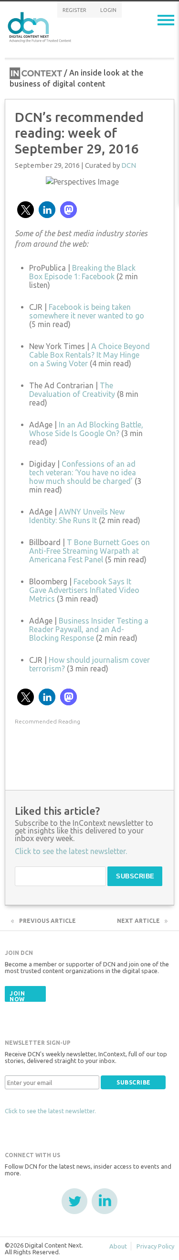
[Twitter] (74, 1201)
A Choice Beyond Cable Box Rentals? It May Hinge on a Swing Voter (89, 355)
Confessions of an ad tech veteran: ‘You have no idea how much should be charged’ (82, 472)
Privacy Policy (155, 1246)
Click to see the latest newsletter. (50, 1110)
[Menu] (166, 20)
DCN (128, 165)
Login (108, 10)
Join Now (17, 996)
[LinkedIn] (104, 1201)
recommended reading (47, 721)
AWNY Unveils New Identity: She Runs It (77, 516)
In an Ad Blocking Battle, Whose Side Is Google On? (86, 429)
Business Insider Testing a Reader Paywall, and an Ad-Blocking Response (88, 629)
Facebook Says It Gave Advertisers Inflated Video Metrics (84, 590)
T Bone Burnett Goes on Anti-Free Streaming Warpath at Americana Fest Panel (89, 551)
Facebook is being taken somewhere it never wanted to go (86, 311)
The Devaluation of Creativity (72, 389)
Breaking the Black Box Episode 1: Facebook (82, 272)
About (118, 1246)
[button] (25, 209)
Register (74, 10)
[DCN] (40, 25)
